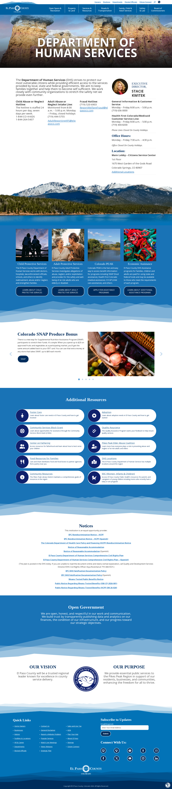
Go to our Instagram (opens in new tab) (144, 759)
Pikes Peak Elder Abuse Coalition (118, 443)
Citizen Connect (73, 746)
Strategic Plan (46, 751)
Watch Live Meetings (49, 742)
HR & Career (19, 742)
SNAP (23, 359)
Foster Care (36, 412)
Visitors (17, 734)
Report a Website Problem (51, 734)
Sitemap (71, 742)
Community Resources (41, 473)
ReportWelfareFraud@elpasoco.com (94, 109)
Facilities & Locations (22, 738)
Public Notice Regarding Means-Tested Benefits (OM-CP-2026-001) (86, 583)
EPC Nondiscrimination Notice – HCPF (86, 534)
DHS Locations (109, 458)
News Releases (47, 746)
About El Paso (73, 738)
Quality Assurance (111, 427)
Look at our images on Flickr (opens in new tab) (157, 751)
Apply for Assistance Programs (104, 291)
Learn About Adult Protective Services (68, 291)
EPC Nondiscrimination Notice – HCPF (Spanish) (86, 539)
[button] (155, 2)
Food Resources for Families (44, 458)
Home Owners (19, 726)
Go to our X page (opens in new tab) (117, 759)
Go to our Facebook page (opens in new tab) (104, 759)
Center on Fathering (40, 443)
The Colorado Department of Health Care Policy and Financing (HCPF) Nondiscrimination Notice (86, 543)
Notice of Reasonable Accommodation (86, 547)
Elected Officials (20, 751)
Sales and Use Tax (74, 726)
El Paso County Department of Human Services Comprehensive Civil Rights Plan (86, 555)
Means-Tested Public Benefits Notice (86, 579)
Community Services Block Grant (46, 427)
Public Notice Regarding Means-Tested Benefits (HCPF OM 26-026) (86, 587)
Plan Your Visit (73, 734)
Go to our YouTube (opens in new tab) (130, 759)
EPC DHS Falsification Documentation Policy (86, 571)
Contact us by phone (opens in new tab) (117, 751)
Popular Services (47, 738)
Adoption (106, 412)
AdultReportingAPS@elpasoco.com (62, 122)
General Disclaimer (48, 730)
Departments (19, 746)
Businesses (18, 730)
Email (107, 724)
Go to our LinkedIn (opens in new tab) (157, 759)
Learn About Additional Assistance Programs (139, 291)
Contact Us (45, 726)
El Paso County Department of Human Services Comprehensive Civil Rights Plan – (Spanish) (86, 559)
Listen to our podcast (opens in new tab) (143, 751)
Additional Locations (123, 171)
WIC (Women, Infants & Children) (118, 473)
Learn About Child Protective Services (32, 291)
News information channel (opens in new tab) (104, 751)
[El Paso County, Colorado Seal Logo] (86, 774)
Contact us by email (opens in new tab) (130, 751)
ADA (69, 730)
